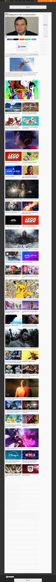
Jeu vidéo (6, 13)
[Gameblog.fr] (7, 1)
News (8, 13)
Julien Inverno (10, 36)
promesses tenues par (20, 72)
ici (22, 55)
